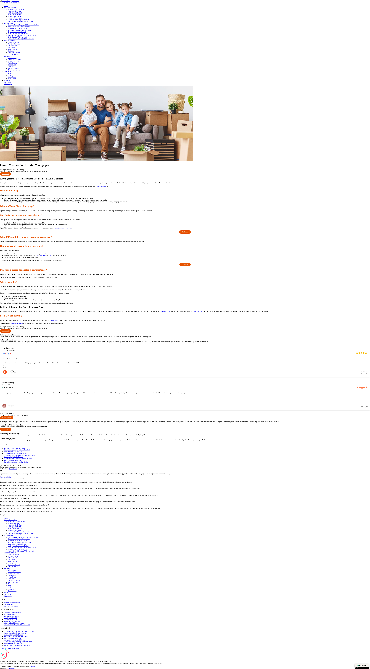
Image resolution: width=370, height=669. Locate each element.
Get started (5, 174)
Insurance (7, 56)
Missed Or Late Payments (15, 18)
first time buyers (197, 311)
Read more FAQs (5, 477)
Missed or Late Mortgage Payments (18, 20)
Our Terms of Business (11, 606)
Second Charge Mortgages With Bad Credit (21, 39)
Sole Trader (11, 47)
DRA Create (11, 668)
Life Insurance (12, 58)
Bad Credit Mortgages (10, 7)
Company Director (13, 42)
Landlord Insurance (14, 68)
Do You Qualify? (5, 2)
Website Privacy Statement (12, 602)
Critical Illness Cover (14, 59)
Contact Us (7, 82)
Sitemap (32, 666)
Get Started (185, 232)
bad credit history (102, 186)
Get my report (6, 417)
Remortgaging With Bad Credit (17, 28)
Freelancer (11, 51)
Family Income (12, 63)
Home (6, 6)
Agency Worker (12, 49)
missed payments (41, 255)
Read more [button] (6, 368)
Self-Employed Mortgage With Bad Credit (20, 21)
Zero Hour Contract (14, 52)
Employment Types (10, 40)
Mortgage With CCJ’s (14, 11)
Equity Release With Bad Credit (17, 37)
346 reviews (12, 350)
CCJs (49, 255)
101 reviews (11, 385)
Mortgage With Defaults (15, 13)
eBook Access (12, 77)
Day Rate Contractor (14, 44)
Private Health (12, 65)
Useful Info (7, 72)
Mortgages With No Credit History (18, 33)
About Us (7, 80)
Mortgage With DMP (14, 14)
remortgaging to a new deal (63, 228)
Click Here (185, 264)
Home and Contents (14, 70)
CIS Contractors (13, 54)
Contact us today (54, 320)
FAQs (9, 75)
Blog (9, 73)
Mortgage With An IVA (15, 16)
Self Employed (12, 46)
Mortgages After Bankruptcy (16, 9)
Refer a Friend (12, 78)
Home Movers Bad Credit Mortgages (19, 26)
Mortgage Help (8, 23)
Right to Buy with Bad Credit (17, 32)
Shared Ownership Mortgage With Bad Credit (22, 35)
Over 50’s (11, 66)
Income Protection (13, 61)
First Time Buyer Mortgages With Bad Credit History (24, 25)
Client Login (8, 84)
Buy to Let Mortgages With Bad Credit (19, 30)
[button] (365, 372)
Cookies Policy (8, 604)
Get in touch (13, 469)
